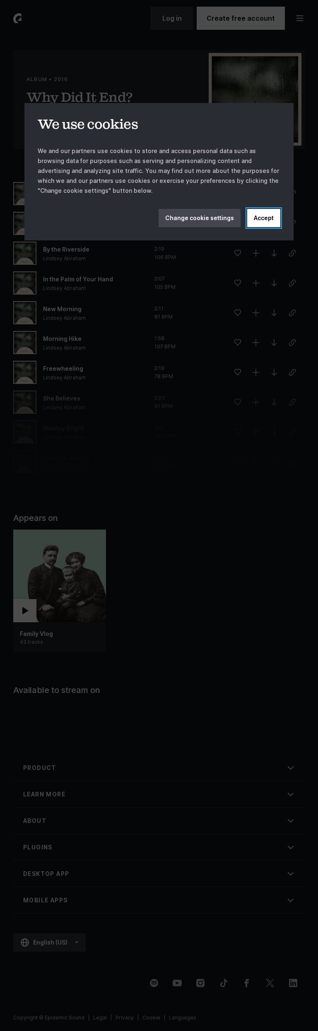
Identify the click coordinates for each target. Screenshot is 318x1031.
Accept (264, 217)
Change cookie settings (199, 217)
